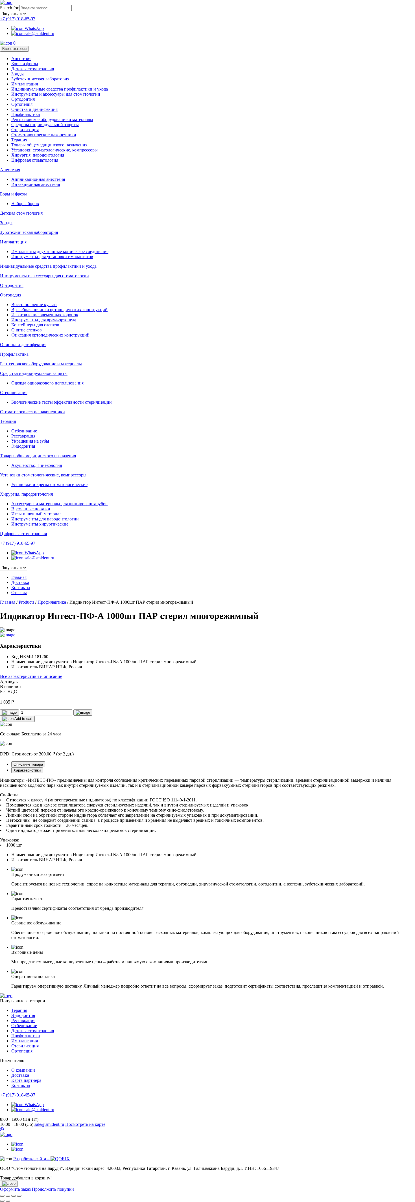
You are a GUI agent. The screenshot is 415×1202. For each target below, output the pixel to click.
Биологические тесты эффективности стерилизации (61, 402)
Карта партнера (26, 1080)
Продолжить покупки (53, 1189)
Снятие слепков (26, 330)
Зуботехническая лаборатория (40, 78)
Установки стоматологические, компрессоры (54, 150)
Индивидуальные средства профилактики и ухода (59, 89)
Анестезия (21, 58)
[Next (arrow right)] (8, 1201)
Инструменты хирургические (39, 524)
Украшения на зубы (30, 441)
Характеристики (27, 770)
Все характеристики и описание (31, 676)
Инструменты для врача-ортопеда (43, 319)
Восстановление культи (34, 304)
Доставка (20, 582)
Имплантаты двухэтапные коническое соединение (59, 251)
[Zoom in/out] (19, 1196)
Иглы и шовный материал (36, 513)
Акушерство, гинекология (36, 465)
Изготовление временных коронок (44, 314)
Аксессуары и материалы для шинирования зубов (59, 503)
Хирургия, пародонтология (37, 155)
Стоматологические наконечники (43, 134)
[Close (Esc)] (2, 1196)
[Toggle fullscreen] (13, 1196)
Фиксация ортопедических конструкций (50, 335)
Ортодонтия (23, 99)
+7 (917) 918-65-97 (17, 18)
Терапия (19, 139)
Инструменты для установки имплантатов (52, 256)
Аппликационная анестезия (38, 179)
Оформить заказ (15, 1189)
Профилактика (25, 114)
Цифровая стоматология (34, 160)
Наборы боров (25, 203)
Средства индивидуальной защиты (45, 124)
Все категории (14, 49)
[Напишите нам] (207, 1129)
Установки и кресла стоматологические (49, 484)
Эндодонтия (23, 446)
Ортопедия (21, 104)
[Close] (9, 1184)
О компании (23, 1070)
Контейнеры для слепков (35, 324)
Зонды (17, 73)
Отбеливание (24, 430)
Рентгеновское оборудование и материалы (52, 119)
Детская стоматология (32, 68)
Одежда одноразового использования (47, 383)
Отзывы (19, 592)
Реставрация (23, 436)
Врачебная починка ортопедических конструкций (59, 309)
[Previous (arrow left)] (2, 1201)
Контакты (20, 587)
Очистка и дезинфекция (34, 109)
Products (26, 602)
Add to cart (23, 719)
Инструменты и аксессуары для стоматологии (55, 94)
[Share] (8, 1196)
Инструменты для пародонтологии (45, 519)
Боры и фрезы (24, 63)
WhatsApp (33, 28)
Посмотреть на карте (85, 1124)
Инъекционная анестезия (35, 184)
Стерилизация (25, 129)
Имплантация (24, 84)
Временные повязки (30, 508)
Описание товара (28, 764)
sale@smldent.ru (38, 33)
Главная (19, 577)
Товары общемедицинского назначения (49, 144)
